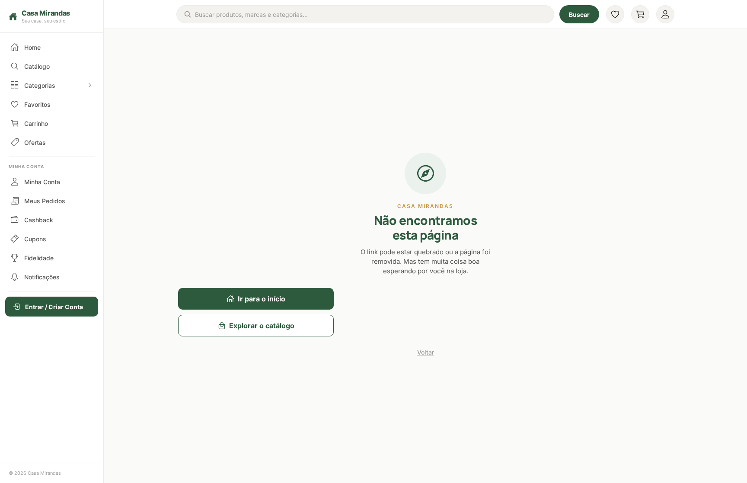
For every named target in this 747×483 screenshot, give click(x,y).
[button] (51, 16)
